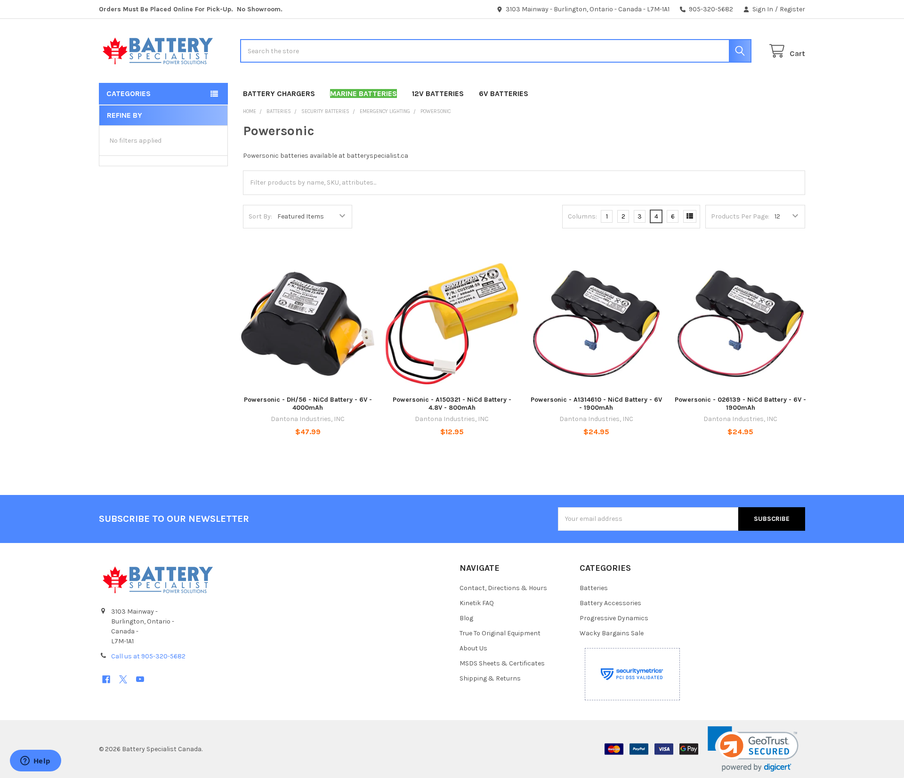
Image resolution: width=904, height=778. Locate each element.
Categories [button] (128, 93)
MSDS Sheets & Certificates (502, 663)
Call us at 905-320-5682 (148, 656)
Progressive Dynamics (614, 618)
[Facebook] (106, 679)
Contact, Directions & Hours (503, 588)
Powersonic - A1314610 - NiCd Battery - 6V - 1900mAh (596, 404)
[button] (753, 749)
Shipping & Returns (490, 678)
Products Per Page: (740, 216)
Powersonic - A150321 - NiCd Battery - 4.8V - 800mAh (452, 404)
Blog (466, 618)
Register (792, 9)
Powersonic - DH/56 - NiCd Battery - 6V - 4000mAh (308, 404)
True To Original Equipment (500, 633)
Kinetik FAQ (477, 603)
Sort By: (260, 216)
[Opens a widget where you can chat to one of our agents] (35, 761)
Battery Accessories (610, 603)
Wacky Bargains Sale (612, 633)
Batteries (594, 588)
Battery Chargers (279, 93)
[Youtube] (140, 679)
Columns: (582, 216)
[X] (123, 679)
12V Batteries (438, 93)
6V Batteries (503, 93)
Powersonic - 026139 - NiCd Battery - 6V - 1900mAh (740, 404)
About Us (473, 648)
